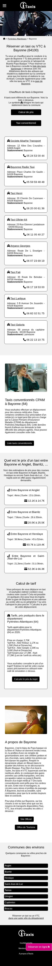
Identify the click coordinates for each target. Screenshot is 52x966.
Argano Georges (20, 245)
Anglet (8, 865)
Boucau (8, 908)
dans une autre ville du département (26, 918)
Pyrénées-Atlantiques (17, 39)
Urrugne (9, 896)
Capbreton (10, 902)
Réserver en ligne (38, 946)
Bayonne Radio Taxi (22, 167)
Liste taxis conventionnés (19, 443)
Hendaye (9, 878)
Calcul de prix (26, 112)
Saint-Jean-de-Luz (14, 884)
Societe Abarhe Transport (25, 140)
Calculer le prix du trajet (25, 679)
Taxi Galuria (17, 324)
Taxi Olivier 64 (18, 219)
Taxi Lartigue (18, 298)
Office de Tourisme (26, 827)
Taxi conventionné (26, 123)
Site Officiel (26, 819)
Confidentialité (26, 943)
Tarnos (8, 890)
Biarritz (8, 872)
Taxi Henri (16, 193)
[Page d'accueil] (4, 39)
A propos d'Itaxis (26, 953)
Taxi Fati (15, 272)
